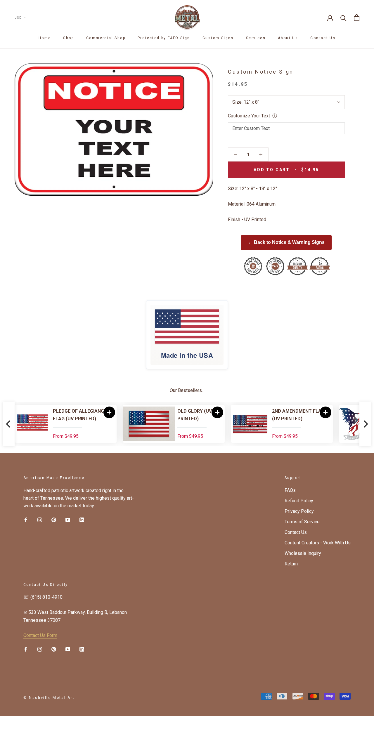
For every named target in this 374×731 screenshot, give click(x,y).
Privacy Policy (299, 511)
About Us (288, 38)
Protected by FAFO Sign (164, 38)
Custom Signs (218, 38)
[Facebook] (25, 519)
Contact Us (322, 38)
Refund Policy (299, 500)
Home (45, 38)
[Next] (365, 424)
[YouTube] (67, 519)
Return (291, 564)
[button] (109, 412)
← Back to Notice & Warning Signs (286, 242)
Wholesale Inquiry (303, 553)
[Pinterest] (53, 519)
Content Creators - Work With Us (318, 543)
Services (256, 38)
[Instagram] (39, 519)
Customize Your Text (249, 116)
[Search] (343, 18)
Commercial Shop (105, 38)
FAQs (290, 490)
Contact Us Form (40, 635)
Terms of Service (302, 522)
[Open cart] (356, 17)
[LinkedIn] (81, 519)
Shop (68, 38)
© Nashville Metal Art (49, 697)
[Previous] (9, 424)
